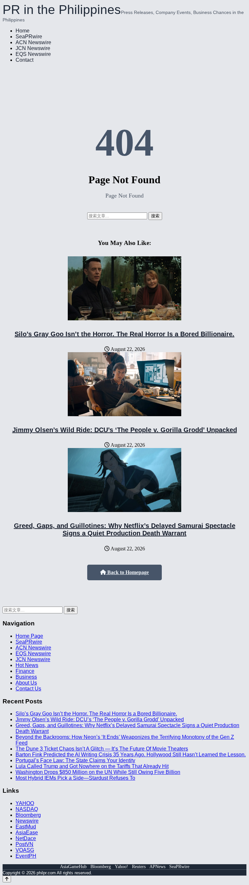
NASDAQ (27, 809)
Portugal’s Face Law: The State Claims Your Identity (75, 760)
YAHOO (25, 803)
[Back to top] (7, 879)
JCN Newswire (33, 48)
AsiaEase (27, 832)
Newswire (27, 821)
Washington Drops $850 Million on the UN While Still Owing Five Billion (98, 772)
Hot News (27, 665)
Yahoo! (121, 866)
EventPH (26, 856)
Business (26, 677)
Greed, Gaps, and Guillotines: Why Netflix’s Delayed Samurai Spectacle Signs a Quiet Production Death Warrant (124, 529)
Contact (24, 60)
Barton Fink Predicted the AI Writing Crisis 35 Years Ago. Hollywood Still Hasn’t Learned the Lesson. (131, 754)
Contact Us (28, 688)
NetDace (26, 838)
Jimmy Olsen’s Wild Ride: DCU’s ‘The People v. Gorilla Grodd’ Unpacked (124, 429)
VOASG (25, 850)
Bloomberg (28, 815)
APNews (157, 866)
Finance (25, 671)
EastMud (26, 826)
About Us (26, 683)
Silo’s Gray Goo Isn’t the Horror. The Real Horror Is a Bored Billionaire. (124, 334)
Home (23, 30)
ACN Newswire (33, 42)
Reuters (139, 866)
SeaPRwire (29, 36)
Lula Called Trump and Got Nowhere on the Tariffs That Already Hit (92, 766)
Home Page (29, 636)
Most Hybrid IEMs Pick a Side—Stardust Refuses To (75, 778)
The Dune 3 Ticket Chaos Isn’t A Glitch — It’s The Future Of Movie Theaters (102, 748)
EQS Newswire (33, 54)
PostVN (24, 844)
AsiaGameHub (73, 866)
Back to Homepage (127, 572)
